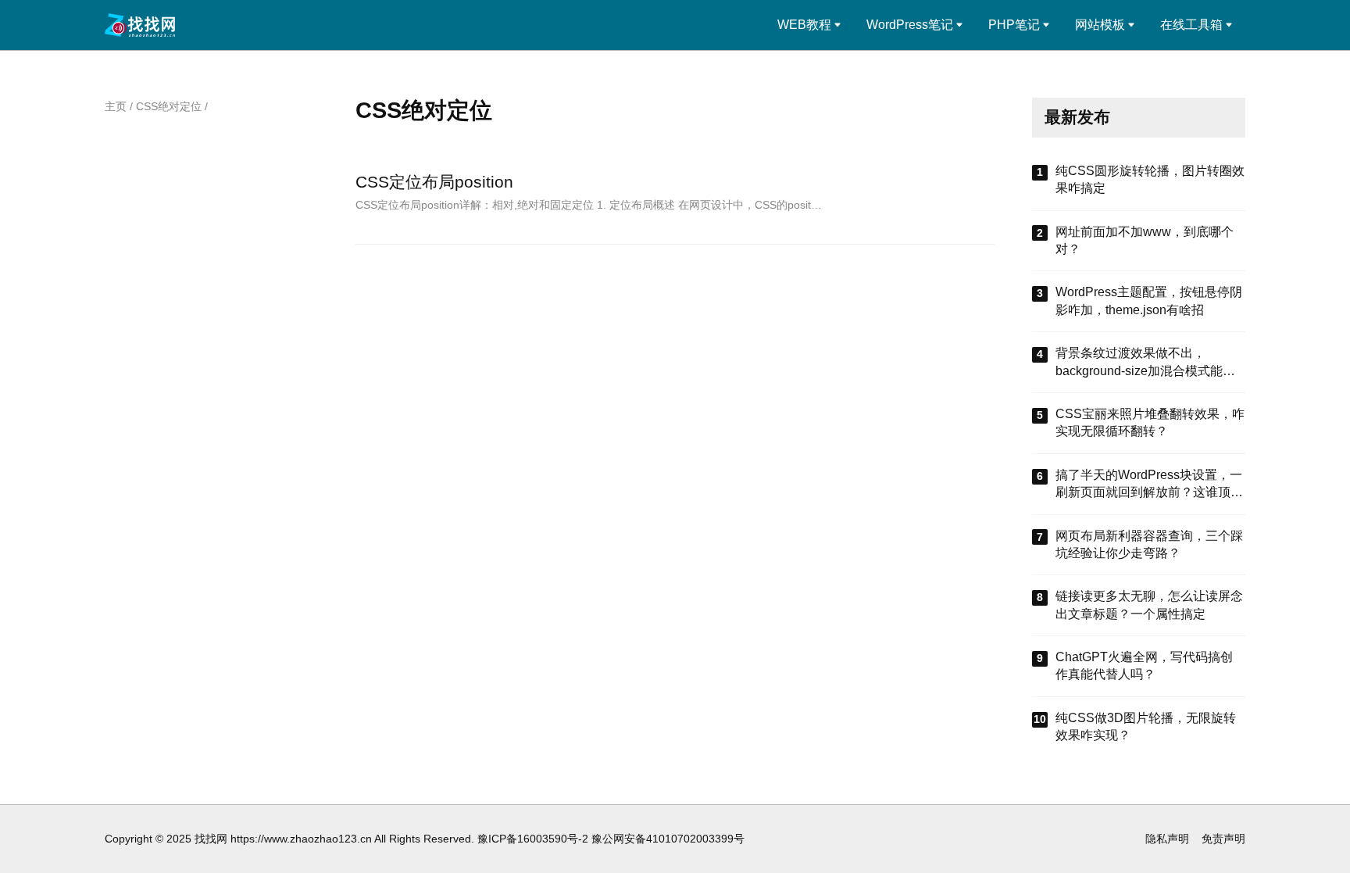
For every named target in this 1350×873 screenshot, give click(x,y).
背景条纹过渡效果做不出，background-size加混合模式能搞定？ (1145, 363)
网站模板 (1100, 24)
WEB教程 (804, 24)
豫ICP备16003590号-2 (532, 838)
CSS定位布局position (434, 182)
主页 (116, 106)
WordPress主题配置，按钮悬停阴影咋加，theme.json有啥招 (1148, 300)
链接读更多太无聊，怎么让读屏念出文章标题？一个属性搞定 (1149, 604)
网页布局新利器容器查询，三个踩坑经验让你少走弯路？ (1149, 544)
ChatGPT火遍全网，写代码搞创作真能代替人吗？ (1144, 665)
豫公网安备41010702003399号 (668, 838)
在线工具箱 (1191, 24)
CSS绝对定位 (169, 106)
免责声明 (1223, 838)
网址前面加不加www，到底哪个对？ (1144, 240)
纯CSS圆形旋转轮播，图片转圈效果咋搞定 (1150, 179)
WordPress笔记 (909, 24)
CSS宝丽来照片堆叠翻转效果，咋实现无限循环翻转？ (1150, 422)
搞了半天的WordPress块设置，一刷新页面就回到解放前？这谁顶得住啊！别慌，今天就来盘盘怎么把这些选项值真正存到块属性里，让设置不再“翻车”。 (1149, 485)
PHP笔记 (1014, 24)
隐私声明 (1167, 838)
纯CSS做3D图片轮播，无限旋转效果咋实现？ (1145, 726)
